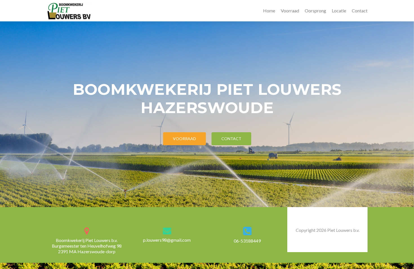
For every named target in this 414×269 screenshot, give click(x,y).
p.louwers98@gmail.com (167, 240)
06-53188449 (247, 240)
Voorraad (290, 10)
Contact (360, 10)
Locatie (339, 10)
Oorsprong (315, 10)
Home (269, 10)
